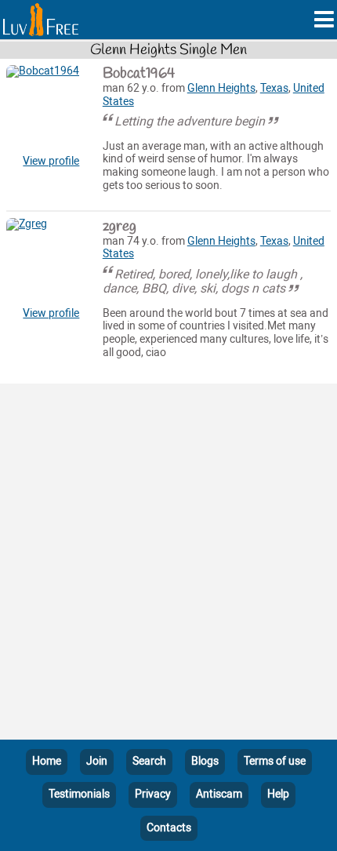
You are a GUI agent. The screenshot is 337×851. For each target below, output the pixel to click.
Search (149, 761)
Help (278, 794)
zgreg (119, 226)
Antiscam (219, 794)
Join (96, 761)
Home (46, 761)
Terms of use (275, 761)
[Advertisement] (168, 564)
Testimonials (79, 794)
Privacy (153, 794)
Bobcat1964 (139, 74)
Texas (274, 88)
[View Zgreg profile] (51, 263)
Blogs (205, 761)
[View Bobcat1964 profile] (51, 110)
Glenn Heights (221, 88)
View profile (51, 161)
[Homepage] (40, 19)
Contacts (169, 828)
